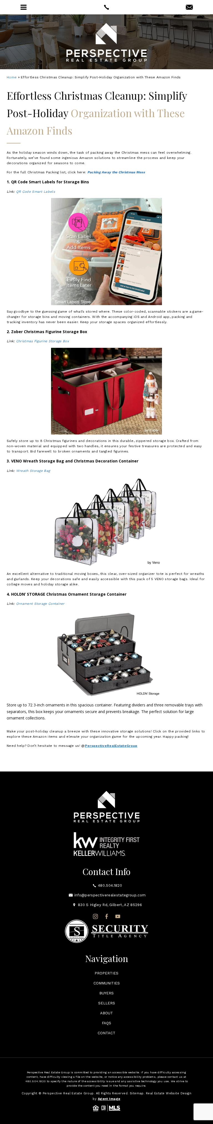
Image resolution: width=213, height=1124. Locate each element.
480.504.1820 (110, 885)
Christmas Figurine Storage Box (42, 341)
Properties (106, 973)
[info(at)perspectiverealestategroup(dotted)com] (189, 7)
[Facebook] (106, 916)
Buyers (106, 993)
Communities (106, 983)
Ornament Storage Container (40, 604)
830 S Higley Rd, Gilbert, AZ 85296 (110, 905)
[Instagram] (95, 916)
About (106, 1013)
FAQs (106, 1023)
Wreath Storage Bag (33, 471)
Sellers (106, 1003)
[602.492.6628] (106, 7)
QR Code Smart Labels (35, 192)
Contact (106, 1033)
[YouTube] (117, 916)
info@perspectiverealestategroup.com (110, 895)
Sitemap (137, 1093)
